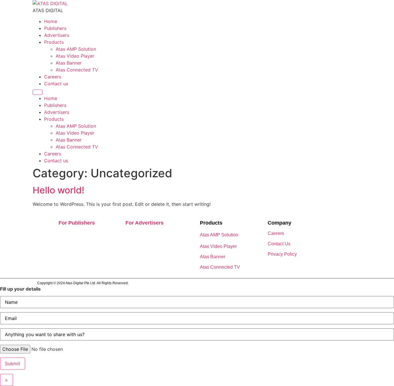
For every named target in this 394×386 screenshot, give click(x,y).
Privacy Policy (282, 254)
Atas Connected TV (77, 70)
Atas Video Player (75, 56)
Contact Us (279, 243)
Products (54, 42)
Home (50, 21)
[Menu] (37, 92)
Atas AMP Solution (76, 49)
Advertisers (56, 35)
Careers (52, 77)
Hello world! (58, 190)
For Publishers (77, 223)
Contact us (56, 83)
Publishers (55, 28)
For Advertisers (144, 223)
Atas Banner (69, 63)
